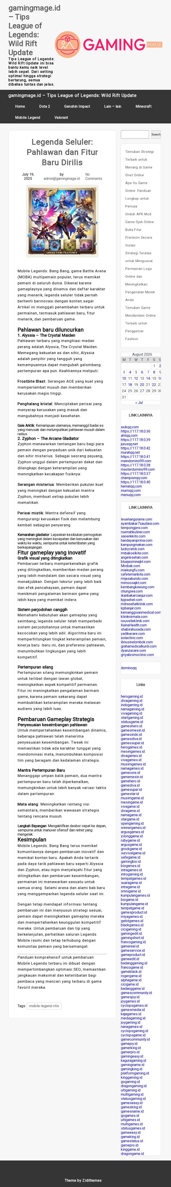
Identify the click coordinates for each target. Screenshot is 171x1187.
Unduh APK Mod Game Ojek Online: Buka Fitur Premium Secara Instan (140, 229)
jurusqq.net (129, 444)
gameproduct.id (133, 955)
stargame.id (130, 819)
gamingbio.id (131, 861)
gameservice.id (133, 950)
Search (156, 134)
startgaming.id (132, 717)
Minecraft (144, 106)
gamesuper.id (131, 789)
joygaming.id (130, 1022)
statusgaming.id (133, 1099)
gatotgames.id (132, 921)
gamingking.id (131, 1069)
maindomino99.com (136, 461)
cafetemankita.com (135, 574)
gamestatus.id (132, 1141)
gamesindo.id (131, 734)
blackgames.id (132, 925)
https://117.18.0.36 (135, 431)
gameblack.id (131, 972)
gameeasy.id (130, 1132)
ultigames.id (130, 1120)
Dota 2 (44, 106)
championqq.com (134, 478)
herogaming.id (132, 696)
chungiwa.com (132, 591)
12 (136, 378)
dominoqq (128, 668)
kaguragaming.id (133, 1060)
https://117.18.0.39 (135, 440)
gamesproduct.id (134, 912)
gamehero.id (130, 781)
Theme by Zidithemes (83, 1180)
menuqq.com (131, 495)
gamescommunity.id (136, 993)
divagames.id (131, 756)
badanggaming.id (134, 963)
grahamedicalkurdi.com (139, 646)
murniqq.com (131, 490)
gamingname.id (132, 1065)
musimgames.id (133, 764)
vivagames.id (131, 760)
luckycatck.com (133, 549)
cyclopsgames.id (134, 1005)
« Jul (139, 402)
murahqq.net (130, 452)
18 (130, 385)
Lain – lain (112, 106)
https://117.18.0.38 (135, 465)
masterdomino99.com (138, 469)
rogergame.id (131, 976)
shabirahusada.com (136, 629)
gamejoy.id (129, 1043)
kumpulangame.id (134, 904)
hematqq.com (131, 486)
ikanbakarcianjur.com (137, 595)
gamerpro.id (130, 1052)
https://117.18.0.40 (135, 482)
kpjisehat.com (131, 600)
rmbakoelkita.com (134, 553)
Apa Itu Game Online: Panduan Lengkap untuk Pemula (138, 194)
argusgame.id (131, 845)
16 (160, 378)
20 (142, 385)
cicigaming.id (131, 929)
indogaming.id (131, 705)
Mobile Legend (27, 117)
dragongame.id (132, 1154)
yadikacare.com (133, 633)
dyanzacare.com (133, 650)
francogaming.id (133, 942)
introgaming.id (132, 874)
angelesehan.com (134, 557)
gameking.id (130, 1137)
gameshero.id (131, 726)
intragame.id (130, 887)
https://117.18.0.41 (135, 457)
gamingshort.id (132, 938)
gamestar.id (130, 794)
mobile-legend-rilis (44, 1006)
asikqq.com (130, 427)
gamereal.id (130, 946)
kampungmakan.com (136, 545)
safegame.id (130, 857)
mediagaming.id (133, 1018)
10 (124, 378)
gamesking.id (131, 1107)
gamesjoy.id (130, 997)
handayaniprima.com (136, 540)
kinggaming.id (131, 1077)
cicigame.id (129, 984)
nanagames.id (131, 1027)
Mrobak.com (130, 566)
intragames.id (131, 870)
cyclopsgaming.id (134, 1031)
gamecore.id (130, 773)
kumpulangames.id (135, 895)
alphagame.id (131, 980)
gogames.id (130, 1115)
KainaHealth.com (134, 625)
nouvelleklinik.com (135, 621)
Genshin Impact (77, 106)
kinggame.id (130, 1149)
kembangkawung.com (137, 587)
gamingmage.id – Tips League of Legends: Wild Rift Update (34, 30)
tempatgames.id (133, 878)
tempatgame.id (132, 908)
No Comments (93, 176)
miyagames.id (131, 916)
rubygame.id (130, 840)
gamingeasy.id (132, 1056)
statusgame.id (132, 722)
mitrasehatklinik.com (137, 604)
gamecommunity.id (135, 1039)
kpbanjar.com (131, 608)
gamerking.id (131, 1048)
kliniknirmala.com (134, 617)
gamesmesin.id (133, 730)
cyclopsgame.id (133, 1035)
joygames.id (130, 1001)
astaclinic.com (132, 638)
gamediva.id (130, 785)
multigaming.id (132, 1094)
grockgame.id (131, 849)
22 (154, 385)
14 (148, 378)
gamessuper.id (132, 743)
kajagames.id (131, 1014)
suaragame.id (131, 883)
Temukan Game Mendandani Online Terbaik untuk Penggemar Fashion (140, 323)
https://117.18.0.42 (135, 448)
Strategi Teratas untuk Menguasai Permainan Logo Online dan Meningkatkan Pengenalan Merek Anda (140, 276)
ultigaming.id (130, 1090)
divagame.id (130, 811)
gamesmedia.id (133, 1010)
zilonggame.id (132, 836)
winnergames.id (133, 828)
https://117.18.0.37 (135, 474)
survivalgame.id (133, 853)
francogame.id (132, 967)
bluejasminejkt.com (136, 562)
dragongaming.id (134, 1086)
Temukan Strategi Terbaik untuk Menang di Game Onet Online (139, 163)
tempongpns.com (134, 528)
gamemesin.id (132, 777)
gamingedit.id (131, 933)
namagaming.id (132, 709)
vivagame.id (130, 806)
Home (20, 106)
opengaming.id (132, 823)
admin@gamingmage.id (62, 178)
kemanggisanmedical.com (141, 612)
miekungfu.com (133, 570)
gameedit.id (130, 959)
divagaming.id (131, 701)
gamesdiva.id (131, 739)
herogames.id (131, 747)
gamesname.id (132, 1111)
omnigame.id (131, 891)
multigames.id (132, 1124)
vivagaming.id (131, 713)
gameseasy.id (131, 1103)
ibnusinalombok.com (137, 642)
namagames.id (132, 768)
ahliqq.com (129, 435)
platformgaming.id (135, 1073)
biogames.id (130, 866)
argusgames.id (132, 832)
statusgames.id (133, 1128)
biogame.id (129, 900)
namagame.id (131, 815)
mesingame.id (132, 802)
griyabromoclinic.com (137, 655)
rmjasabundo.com (134, 578)
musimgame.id (132, 798)
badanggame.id (133, 988)
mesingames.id (133, 751)
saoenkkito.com (133, 536)
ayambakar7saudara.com (140, 523)
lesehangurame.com (136, 519)
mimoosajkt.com (133, 583)
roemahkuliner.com (135, 532)
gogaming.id (130, 1082)
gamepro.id (129, 1145)
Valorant (61, 117)
